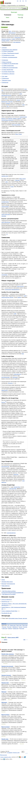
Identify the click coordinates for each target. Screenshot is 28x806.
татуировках (4, 274)
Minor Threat (18, 134)
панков (18, 100)
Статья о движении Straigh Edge (9, 611)
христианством (13, 488)
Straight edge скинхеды (7, 654)
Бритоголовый (5, 726)
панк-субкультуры (5, 222)
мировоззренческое (6, 95)
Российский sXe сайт (6, 613)
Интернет (10, 383)
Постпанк (9, 626)
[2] (5, 401)
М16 (23, 353)
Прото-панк (24, 625)
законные (3, 39)
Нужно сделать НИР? (13, 637)
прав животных (17, 374)
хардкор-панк (4, 176)
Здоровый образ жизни (7, 581)
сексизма (3, 216)
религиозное (8, 289)
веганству (16, 474)
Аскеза (3, 579)
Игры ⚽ (20, 17)
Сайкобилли (15, 626)
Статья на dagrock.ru (6, 599)
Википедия (14, 12)
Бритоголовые (5, 714)
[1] (6, 234)
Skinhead (3, 691)
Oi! (8, 625)
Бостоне (11, 101)
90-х (8, 106)
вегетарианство (5, 466)
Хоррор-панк (15, 628)
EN (17, 1)
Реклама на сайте (16, 752)
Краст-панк (19, 625)
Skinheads (4, 702)
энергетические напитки (7, 297)
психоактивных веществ (7, 120)
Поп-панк (4, 626)
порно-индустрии (5, 214)
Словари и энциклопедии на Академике (12, 5)
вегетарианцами (5, 377)
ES (23, 1)
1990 (15, 313)
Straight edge (4, 739)
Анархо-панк (13, 625)
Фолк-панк (21, 628)
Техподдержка (9, 752)
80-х (6, 98)
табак (13, 39)
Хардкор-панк (5, 682)
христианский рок (11, 532)
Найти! (24, 8)
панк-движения (17, 42)
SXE (24, 639)
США (23, 104)
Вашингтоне (4, 101)
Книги (7, 17)
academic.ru (5, 2)
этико (20, 93)
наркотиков (17, 37)
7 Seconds (17, 180)
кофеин (15, 118)
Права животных (5, 585)
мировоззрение (15, 289)
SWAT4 (5, 639)
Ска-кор (20, 626)
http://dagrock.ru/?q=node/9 (8, 594)
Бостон (3, 402)
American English (16, 124)
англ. (10, 31)
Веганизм (3, 583)
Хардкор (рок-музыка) (7, 666)
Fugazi (12, 186)
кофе (25, 295)
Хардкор (10, 628)
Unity (6, 181)
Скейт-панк (4, 628)
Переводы (20, 14)
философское (12, 32)
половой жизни (5, 201)
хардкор (8, 103)
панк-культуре (20, 286)
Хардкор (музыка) (6, 675)
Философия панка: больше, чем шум (18, 618)
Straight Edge (17, 487)
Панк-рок (3, 623)
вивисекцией (4, 390)
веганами (15, 377)
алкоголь (8, 39)
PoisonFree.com (5, 601)
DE (20, 1)
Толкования (7, 14)
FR (26, 1)
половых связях (5, 40)
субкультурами (5, 206)
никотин (19, 118)
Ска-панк (25, 626)
